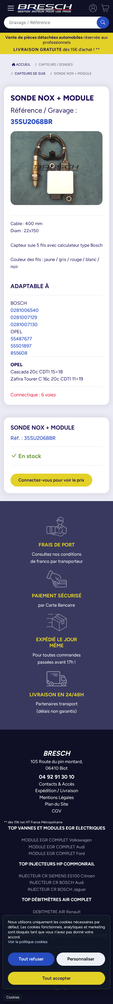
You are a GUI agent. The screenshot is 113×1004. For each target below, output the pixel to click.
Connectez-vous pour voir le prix (51, 480)
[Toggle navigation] (11, 8)
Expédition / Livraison (56, 790)
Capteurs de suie (30, 73)
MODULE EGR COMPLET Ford (57, 853)
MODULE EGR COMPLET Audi (57, 846)
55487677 (21, 338)
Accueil (22, 64)
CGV (56, 810)
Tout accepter (56, 978)
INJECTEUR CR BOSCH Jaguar (57, 889)
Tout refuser (31, 959)
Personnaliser (80, 959)
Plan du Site (56, 804)
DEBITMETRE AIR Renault (57, 911)
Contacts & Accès (56, 784)
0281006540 (25, 310)
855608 (19, 353)
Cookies (12, 997)
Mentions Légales (56, 797)
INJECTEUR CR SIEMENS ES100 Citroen (57, 875)
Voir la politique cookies (28, 942)
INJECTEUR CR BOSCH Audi (56, 882)
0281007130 (24, 324)
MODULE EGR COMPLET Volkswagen (57, 840)
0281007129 (24, 317)
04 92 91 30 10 (56, 777)
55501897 (21, 346)
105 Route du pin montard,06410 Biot (56, 765)
